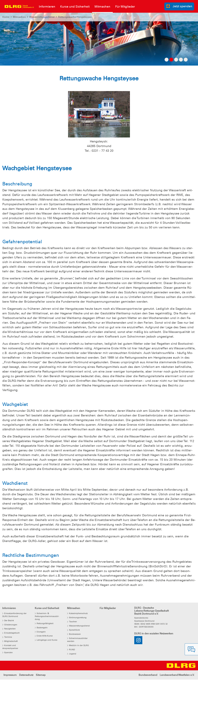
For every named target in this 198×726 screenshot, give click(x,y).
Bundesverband (148, 674)
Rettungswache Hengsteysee (75, 16)
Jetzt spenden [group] (182, 6)
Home (5, 16)
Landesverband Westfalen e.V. (177, 674)
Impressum (10, 674)
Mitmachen (19, 16)
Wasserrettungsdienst (42, 16)
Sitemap (41, 674)
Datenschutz (26, 674)
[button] (15, 42)
